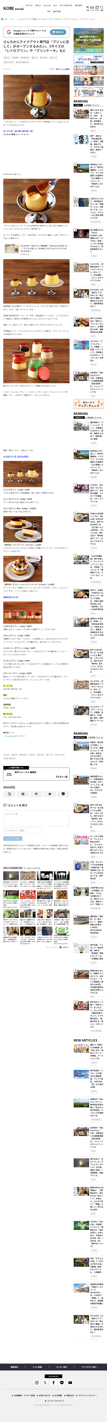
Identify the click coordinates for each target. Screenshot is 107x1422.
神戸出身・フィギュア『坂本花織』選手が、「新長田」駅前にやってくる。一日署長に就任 (96, 952)
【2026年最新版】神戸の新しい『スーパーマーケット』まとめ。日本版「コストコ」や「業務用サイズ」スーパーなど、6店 (96, 567)
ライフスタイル (66, 5)
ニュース (46, 5)
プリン (36, 58)
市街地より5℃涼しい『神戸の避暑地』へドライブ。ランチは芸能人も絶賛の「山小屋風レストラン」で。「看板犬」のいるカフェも (96, 175)
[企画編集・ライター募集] (89, 75)
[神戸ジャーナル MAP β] (89, 409)
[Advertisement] (36, 424)
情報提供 (14, 1367)
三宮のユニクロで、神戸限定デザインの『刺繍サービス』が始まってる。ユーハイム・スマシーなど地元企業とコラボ (96, 208)
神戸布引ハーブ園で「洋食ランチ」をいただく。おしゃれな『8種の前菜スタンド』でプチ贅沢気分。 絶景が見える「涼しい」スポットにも (96, 1014)
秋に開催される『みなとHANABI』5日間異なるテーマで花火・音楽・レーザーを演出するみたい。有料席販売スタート (96, 241)
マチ (49, 11)
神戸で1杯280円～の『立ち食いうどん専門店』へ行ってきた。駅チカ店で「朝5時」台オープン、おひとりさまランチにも (96, 660)
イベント (29, 5)
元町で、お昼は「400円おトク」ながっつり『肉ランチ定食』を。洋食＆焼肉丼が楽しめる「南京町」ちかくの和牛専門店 (97, 600)
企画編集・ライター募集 (24, 1395)
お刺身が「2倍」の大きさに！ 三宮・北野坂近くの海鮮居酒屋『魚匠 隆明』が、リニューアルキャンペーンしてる (96, 382)
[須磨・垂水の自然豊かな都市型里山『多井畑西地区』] (89, 53)
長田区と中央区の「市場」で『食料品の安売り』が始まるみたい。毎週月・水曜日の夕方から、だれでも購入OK (96, 628)
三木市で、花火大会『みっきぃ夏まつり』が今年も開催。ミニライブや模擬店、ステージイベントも (96, 493)
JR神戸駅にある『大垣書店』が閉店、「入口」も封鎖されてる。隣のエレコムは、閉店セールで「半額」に (97, 896)
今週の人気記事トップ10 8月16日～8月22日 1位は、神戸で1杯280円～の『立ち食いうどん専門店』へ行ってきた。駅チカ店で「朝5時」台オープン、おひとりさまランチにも (97, 528)
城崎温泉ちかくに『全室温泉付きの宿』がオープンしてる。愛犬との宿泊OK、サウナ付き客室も (96, 784)
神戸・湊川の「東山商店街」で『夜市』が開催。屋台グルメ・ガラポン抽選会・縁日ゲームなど (96, 144)
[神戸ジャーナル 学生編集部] (89, 96)
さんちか (44, 58)
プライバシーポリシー (87, 1395)
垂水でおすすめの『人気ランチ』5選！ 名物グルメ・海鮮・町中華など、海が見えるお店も (96, 118)
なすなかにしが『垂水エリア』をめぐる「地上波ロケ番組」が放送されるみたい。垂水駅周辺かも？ (96, 298)
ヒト (55, 5)
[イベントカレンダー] (89, 64)
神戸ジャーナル (52, 1405)
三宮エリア (26, 58)
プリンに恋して (10, 736)
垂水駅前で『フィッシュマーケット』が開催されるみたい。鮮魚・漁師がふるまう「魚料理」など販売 (96, 430)
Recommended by (52, 947)
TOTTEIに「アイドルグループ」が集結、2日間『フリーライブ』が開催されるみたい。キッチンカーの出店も (96, 351)
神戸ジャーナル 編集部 (63, 69)
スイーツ (54, 58)
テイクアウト (10, 62)
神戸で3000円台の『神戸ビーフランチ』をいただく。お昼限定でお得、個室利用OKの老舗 (96, 325)
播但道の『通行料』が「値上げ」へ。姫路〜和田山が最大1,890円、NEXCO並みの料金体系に (96, 924)
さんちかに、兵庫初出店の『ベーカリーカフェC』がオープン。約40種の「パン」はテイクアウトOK (96, 272)
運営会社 (70, 1395)
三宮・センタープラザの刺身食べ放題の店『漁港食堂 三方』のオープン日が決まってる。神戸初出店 (97, 870)
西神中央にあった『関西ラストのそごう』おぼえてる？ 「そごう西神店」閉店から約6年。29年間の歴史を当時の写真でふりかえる (96, 981)
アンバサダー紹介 (89, 1367)
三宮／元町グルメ (23, 62)
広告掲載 (58, 1395)
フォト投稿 (37, 1367)
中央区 (16, 58)
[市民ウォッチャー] (89, 86)
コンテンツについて (55, 1400)
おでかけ (78, 5)
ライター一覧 (61, 776)
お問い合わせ (44, 1395)
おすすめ (57, 11)
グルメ (38, 5)
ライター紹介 (61, 1367)
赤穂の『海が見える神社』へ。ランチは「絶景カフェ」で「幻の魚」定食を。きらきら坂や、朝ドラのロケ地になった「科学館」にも (96, 753)
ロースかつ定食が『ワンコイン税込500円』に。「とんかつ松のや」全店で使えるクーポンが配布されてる (96, 844)
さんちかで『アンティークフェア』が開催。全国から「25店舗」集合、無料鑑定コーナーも (96, 713)
